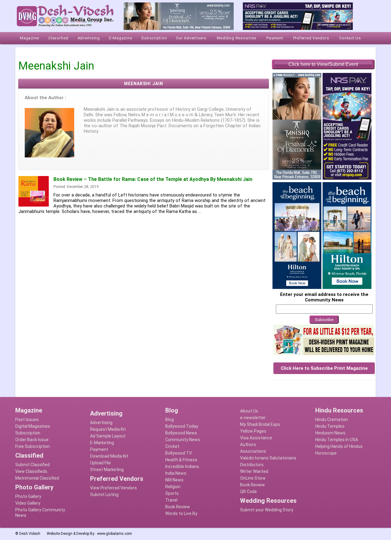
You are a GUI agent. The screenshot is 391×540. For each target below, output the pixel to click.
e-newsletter (253, 417)
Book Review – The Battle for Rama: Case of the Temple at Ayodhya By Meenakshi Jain (152, 179)
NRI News (174, 479)
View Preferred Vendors (113, 487)
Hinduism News (330, 432)
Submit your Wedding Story (266, 509)
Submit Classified (32, 464)
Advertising (101, 422)
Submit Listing (104, 494)
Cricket (172, 446)
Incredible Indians (182, 466)
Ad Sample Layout (108, 436)
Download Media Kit (109, 456)
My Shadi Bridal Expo (260, 424)
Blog (169, 419)
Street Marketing (107, 469)
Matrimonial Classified (37, 478)
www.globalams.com (114, 533)
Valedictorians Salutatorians (268, 457)
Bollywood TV (178, 453)
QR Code (248, 491)
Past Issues (27, 419)
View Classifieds (31, 471)
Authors (248, 444)
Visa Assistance (256, 437)
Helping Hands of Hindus (339, 446)
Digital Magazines (32, 426)
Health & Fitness (181, 459)
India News (175, 473)
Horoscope (326, 453)
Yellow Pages (253, 431)
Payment (99, 449)
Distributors (252, 464)
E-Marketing (102, 442)
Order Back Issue (32, 439)
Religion (173, 486)
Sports (172, 493)
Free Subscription (32, 446)
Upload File (100, 462)
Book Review (177, 506)
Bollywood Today (181, 426)
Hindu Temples (330, 426)
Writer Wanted (254, 471)
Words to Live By (181, 513)
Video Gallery (27, 503)
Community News (182, 439)
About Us (249, 411)
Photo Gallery (28, 496)
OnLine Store (252, 478)
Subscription (27, 432)
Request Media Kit (108, 429)
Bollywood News (181, 432)
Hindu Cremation (331, 419)
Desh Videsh (29, 533)
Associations (253, 451)
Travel (171, 500)
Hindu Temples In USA (336, 439)
